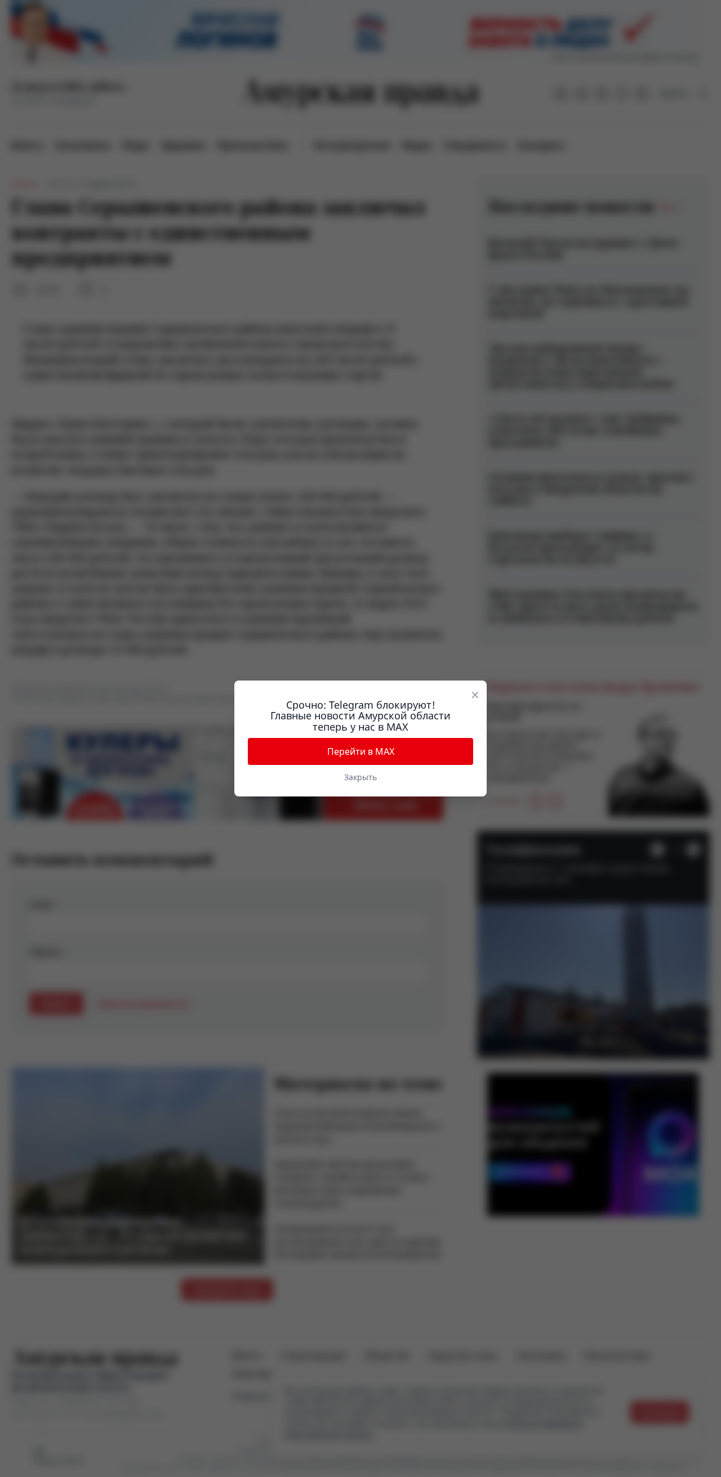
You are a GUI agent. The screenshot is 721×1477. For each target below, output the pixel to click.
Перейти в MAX (360, 751)
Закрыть (360, 777)
